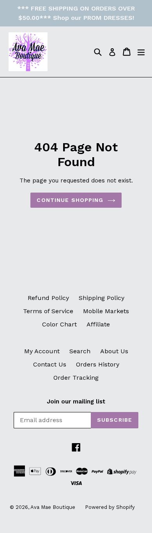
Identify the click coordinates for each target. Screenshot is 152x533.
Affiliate (98, 324)
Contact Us (49, 364)
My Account (42, 351)
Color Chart (59, 324)
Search (79, 351)
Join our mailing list (76, 401)
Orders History (97, 364)
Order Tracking (76, 377)
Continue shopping (70, 200)
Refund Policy (48, 298)
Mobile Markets (106, 311)
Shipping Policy (101, 298)
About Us (114, 351)
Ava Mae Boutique (52, 507)
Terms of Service (48, 311)
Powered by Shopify (110, 507)
